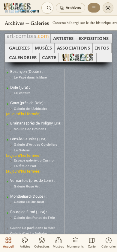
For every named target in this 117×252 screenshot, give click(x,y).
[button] (70, 8)
